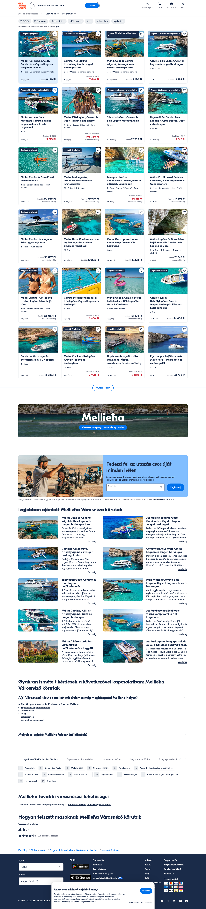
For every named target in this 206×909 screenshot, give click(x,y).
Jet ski (23, 714)
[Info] (57, 26)
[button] (38, 57)
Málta (34, 850)
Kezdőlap (22, 850)
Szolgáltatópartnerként (174, 864)
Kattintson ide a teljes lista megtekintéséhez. (89, 804)
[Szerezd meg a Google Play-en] (80, 866)
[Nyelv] (171, 4)
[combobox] (57, 6)
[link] (38, 57)
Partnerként (169, 873)
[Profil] (183, 4)
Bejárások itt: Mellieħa (87, 850)
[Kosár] (160, 4)
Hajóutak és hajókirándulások (35, 707)
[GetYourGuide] (22, 5)
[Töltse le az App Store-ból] (80, 878)
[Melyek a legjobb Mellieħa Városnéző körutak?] (184, 735)
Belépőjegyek (27, 717)
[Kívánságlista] (147, 4)
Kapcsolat (97, 864)
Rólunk (148, 864)
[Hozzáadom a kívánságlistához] (54, 33)
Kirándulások (27, 710)
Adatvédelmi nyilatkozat (163, 499)
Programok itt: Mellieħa (61, 850)
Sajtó (147, 878)
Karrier (148, 869)
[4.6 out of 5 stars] (26, 836)
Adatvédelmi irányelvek (103, 873)
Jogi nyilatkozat (99, 869)
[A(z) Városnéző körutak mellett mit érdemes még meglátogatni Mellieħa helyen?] (184, 698)
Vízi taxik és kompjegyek (32, 720)
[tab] (40, 759)
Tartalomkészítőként (172, 869)
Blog (147, 873)
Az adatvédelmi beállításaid (105, 878)
